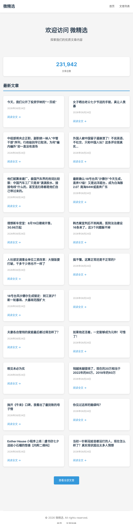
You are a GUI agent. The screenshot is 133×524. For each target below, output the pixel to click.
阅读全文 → (14, 117)
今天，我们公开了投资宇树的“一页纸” (32, 102)
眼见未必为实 (16, 368)
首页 (112, 6)
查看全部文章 (66, 480)
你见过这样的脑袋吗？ (87, 405)
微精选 (9, 6)
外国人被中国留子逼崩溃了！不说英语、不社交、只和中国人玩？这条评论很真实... (99, 142)
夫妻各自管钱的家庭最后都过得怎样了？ (33, 332)
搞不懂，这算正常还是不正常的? (94, 259)
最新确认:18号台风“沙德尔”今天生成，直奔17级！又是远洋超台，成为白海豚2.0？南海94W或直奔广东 (98, 183)
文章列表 (124, 6)
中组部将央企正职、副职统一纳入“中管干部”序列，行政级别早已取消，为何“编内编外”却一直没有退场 (33, 142)
